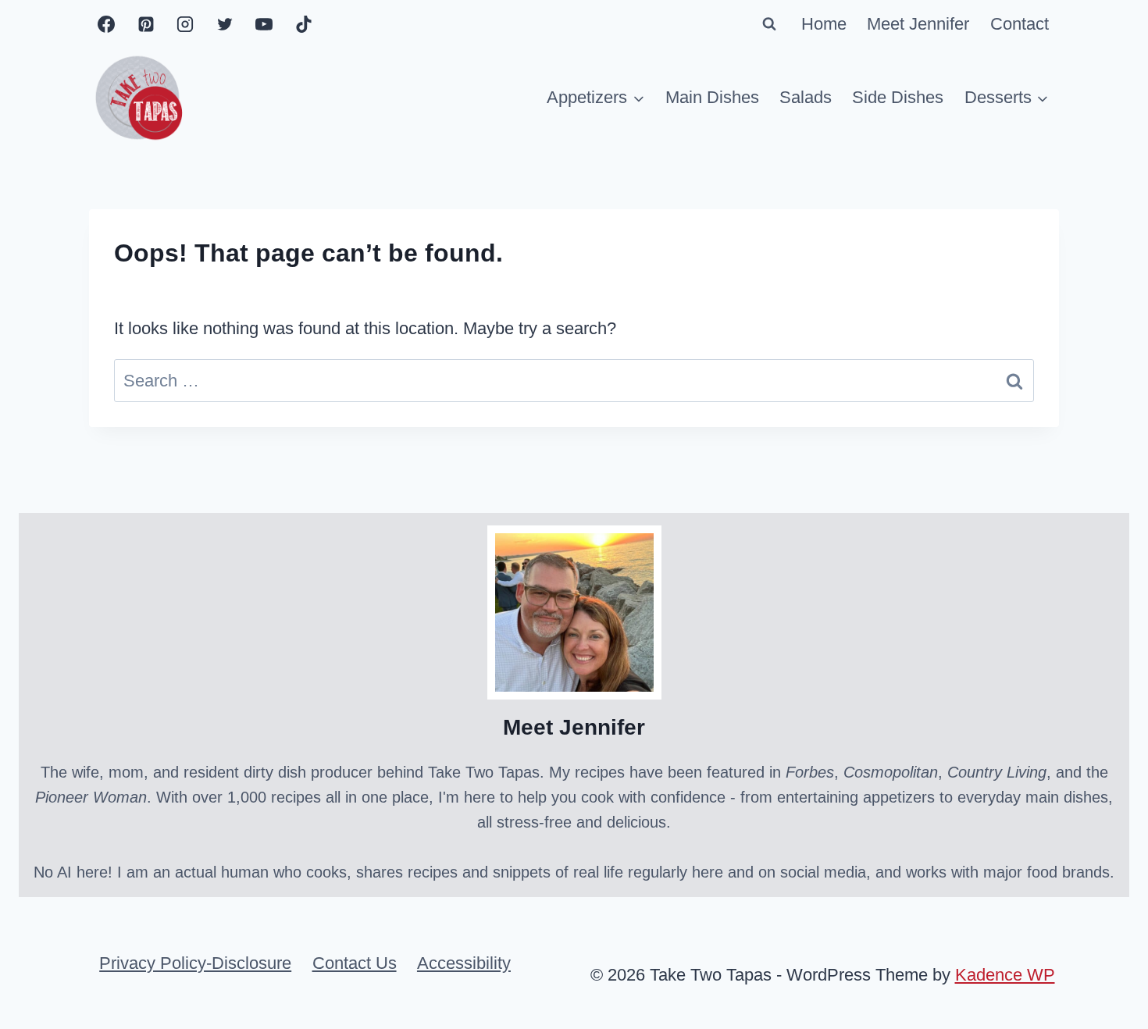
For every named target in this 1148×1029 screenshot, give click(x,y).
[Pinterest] (146, 24)
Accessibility (464, 963)
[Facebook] (106, 24)
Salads (805, 97)
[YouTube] (264, 24)
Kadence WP (1005, 974)
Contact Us (354, 963)
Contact (1019, 24)
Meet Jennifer (918, 24)
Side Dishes (897, 97)
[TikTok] (304, 24)
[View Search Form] (769, 24)
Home (824, 24)
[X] (225, 24)
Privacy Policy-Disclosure (195, 963)
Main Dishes (712, 97)
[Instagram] (185, 24)
